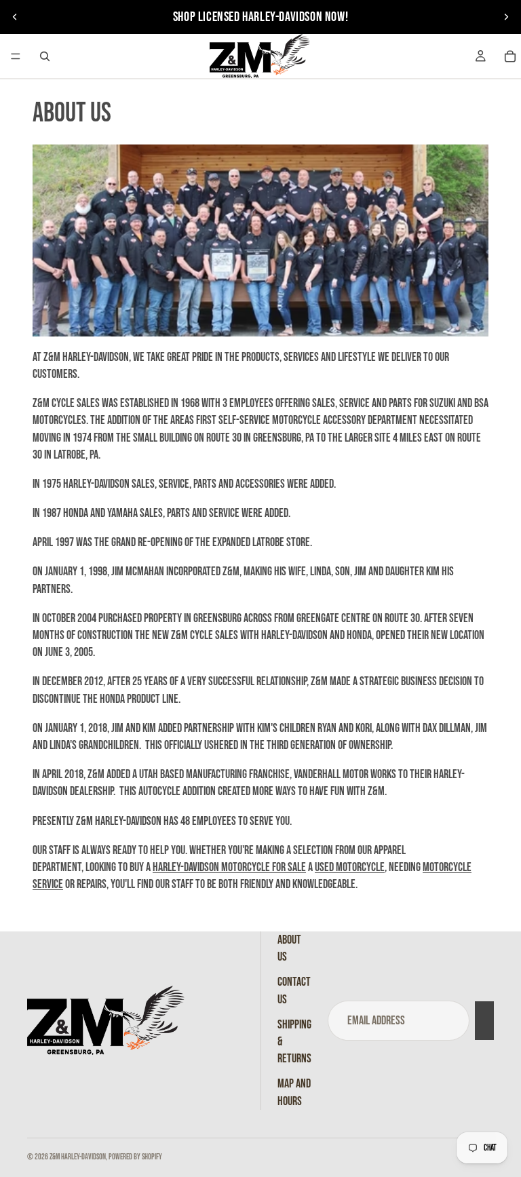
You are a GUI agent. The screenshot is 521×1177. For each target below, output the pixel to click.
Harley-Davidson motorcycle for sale (229, 867)
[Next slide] (506, 17)
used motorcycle (350, 867)
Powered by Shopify (135, 1157)
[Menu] (15, 56)
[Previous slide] (15, 17)
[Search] (45, 56)
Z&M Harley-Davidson (78, 1157)
